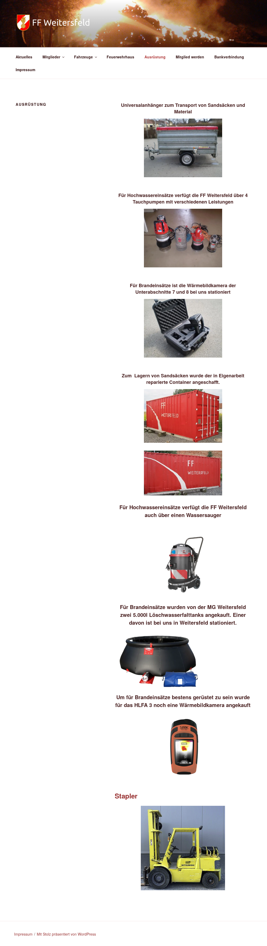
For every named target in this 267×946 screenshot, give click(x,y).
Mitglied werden (190, 56)
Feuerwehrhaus (120, 56)
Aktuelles (24, 56)
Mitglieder (51, 56)
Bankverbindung (229, 56)
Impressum (25, 69)
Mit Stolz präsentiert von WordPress (66, 934)
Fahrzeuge (83, 56)
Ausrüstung (155, 56)
